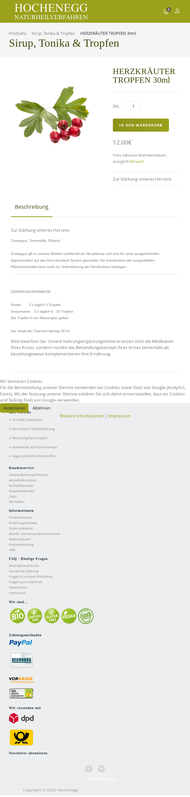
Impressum (119, 416)
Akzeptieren (14, 408)
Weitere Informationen (82, 416)
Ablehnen (41, 408)
